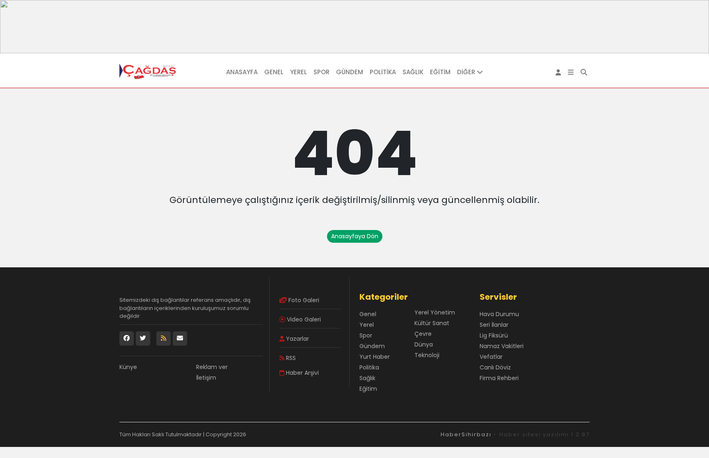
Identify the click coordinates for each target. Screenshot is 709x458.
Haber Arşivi (301, 373)
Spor (321, 72)
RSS (290, 358)
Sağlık (413, 72)
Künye (128, 367)
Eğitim (440, 72)
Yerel (298, 72)
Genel (274, 72)
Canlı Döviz (495, 367)
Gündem (349, 72)
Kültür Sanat (431, 323)
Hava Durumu (499, 314)
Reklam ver (212, 367)
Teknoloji (426, 355)
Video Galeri (303, 319)
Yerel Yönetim (434, 312)
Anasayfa (242, 72)
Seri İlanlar (494, 325)
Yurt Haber (374, 357)
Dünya (423, 344)
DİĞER (467, 72)
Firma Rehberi (499, 378)
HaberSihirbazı (466, 434)
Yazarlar (296, 339)
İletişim (206, 378)
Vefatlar (491, 357)
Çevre (423, 334)
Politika (383, 72)
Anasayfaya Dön (354, 236)
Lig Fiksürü (494, 335)
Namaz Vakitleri (502, 346)
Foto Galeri (303, 300)
